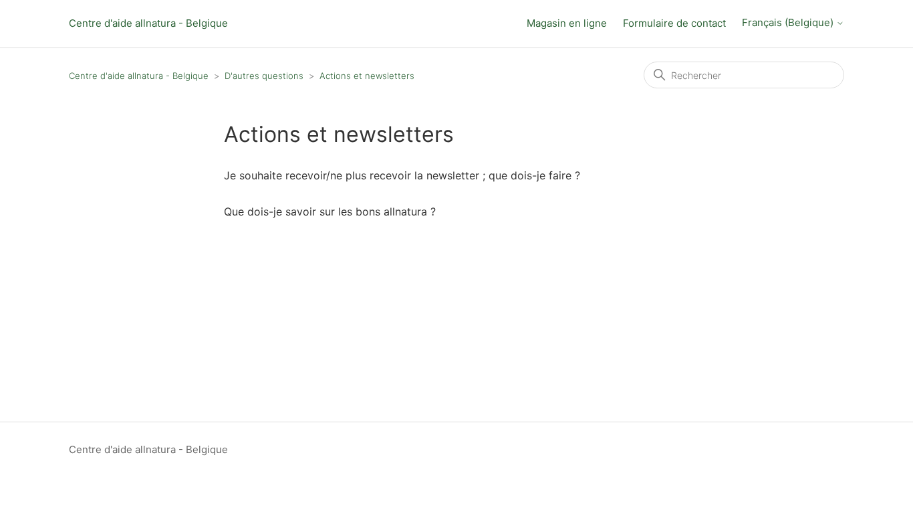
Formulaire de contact (674, 23)
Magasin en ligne (567, 23)
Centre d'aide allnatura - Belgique (148, 23)
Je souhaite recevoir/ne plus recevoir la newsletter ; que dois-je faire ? (402, 175)
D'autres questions (264, 75)
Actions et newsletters (366, 75)
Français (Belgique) (789, 23)
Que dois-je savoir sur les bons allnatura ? (330, 211)
